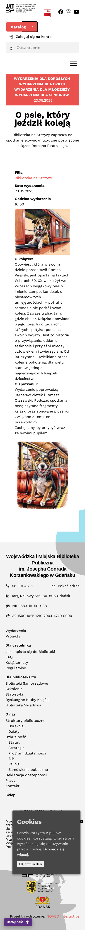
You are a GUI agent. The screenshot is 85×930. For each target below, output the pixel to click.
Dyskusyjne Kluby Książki (27, 700)
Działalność (15, 737)
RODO (13, 764)
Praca (10, 780)
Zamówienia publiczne (28, 769)
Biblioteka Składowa (23, 705)
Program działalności (27, 753)
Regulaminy (15, 668)
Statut (14, 742)
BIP (11, 759)
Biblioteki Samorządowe (26, 683)
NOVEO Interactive (62, 916)
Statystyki (14, 694)
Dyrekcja (16, 726)
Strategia (16, 748)
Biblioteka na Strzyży (33, 178)
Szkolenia (13, 689)
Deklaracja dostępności (26, 775)
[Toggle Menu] (73, 63)
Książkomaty (16, 662)
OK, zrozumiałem (30, 864)
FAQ (9, 657)
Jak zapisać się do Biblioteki (30, 651)
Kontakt (12, 786)
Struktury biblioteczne (25, 720)
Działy (13, 731)
